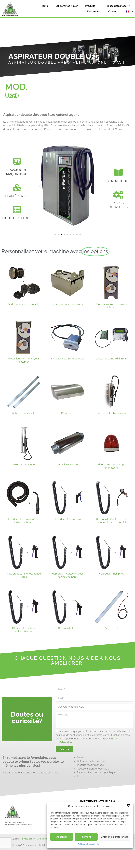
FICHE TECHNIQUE (16, 218)
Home (44, 5)
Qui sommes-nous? (66, 5)
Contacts (113, 11)
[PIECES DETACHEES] (118, 195)
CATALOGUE (118, 181)
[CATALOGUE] (118, 173)
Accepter (61, 836)
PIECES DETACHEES (118, 205)
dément (86, 836)
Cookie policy (44, 839)
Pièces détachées (116, 5)
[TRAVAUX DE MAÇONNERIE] (17, 162)
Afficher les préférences (114, 836)
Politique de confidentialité (90, 844)
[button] (128, 806)
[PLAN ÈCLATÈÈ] (17, 188)
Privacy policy (28, 839)
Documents (94, 11)
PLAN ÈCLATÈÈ (17, 196)
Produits (90, 5)
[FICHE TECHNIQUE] (17, 210)
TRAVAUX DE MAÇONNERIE (17, 172)
